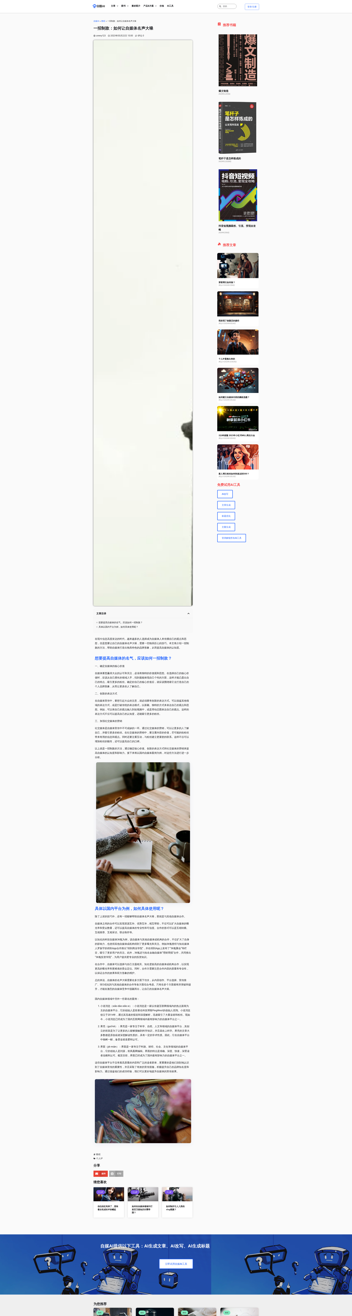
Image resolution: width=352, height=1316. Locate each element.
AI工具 (170, 6)
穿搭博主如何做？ (227, 282)
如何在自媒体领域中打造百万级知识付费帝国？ (142, 1209)
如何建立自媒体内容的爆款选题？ (234, 397)
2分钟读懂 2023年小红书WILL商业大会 (237, 435)
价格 (162, 6)
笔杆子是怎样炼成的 (230, 158)
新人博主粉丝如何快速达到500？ (234, 474)
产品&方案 (148, 6)
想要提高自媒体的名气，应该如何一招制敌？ (121, 622)
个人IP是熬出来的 (227, 359)
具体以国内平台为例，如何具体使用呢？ (118, 627)
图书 (123, 6)
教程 (103, 21)
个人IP (99, 1158)
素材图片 (136, 6)
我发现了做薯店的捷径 (229, 320)
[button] (188, 613)
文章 (113, 6)
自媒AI (96, 21)
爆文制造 (224, 90)
